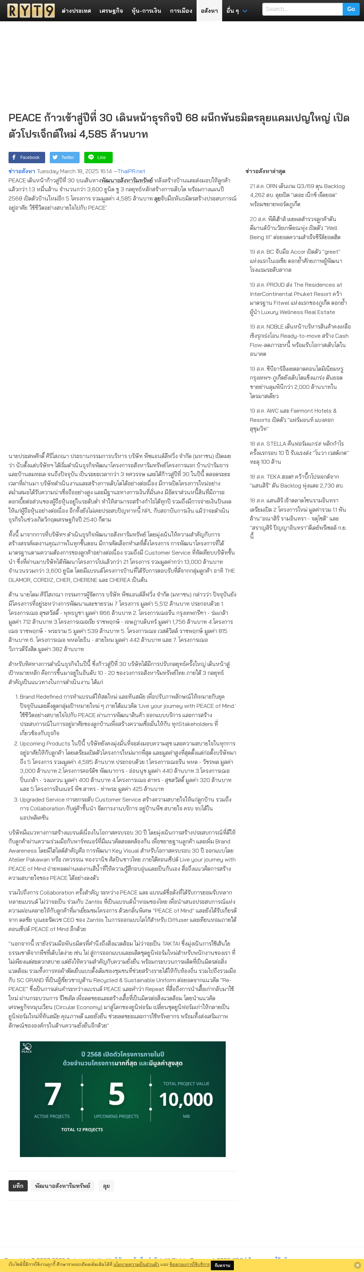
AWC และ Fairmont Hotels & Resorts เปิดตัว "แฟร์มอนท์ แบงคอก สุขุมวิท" (293, 419)
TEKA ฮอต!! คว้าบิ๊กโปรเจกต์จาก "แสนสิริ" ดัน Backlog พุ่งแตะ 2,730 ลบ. (297, 481)
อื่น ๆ (232, 10)
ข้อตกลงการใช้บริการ (190, 1264)
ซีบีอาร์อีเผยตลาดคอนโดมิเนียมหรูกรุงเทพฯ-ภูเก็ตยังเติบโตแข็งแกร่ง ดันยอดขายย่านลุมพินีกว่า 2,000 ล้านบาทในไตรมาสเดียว (296, 382)
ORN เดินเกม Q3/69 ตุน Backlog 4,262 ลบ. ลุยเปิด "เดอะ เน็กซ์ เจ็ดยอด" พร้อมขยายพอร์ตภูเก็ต (297, 195)
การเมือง (181, 10)
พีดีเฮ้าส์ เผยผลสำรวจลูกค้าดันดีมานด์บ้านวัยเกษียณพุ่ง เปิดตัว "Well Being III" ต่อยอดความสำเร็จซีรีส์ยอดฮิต (295, 228)
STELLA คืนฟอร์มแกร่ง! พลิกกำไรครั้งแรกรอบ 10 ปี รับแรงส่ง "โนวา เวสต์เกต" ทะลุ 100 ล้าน (299, 452)
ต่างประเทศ (76, 10)
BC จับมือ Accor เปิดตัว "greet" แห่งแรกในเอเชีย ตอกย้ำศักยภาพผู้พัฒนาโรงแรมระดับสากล (296, 260)
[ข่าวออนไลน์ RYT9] (29, 10)
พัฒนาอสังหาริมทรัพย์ (127, 180)
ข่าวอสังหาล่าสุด (265, 171)
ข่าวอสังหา (22, 171)
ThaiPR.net (131, 171)
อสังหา (209, 10)
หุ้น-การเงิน (146, 10)
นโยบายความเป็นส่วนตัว (136, 1264)
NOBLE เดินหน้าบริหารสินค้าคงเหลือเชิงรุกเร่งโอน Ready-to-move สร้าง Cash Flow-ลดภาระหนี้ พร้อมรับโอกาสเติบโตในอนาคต (300, 340)
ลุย (157, 198)
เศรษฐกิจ (111, 10)
